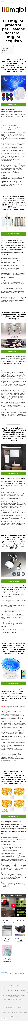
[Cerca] (25, 2)
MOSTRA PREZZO (13, 104)
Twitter (9, 1008)
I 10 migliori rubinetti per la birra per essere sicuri (15, 974)
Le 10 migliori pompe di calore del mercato (14, 990)
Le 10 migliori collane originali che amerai (14, 999)
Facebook (18, 1008)
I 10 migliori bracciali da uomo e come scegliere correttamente (14, 995)
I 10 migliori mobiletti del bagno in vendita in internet (14, 988)
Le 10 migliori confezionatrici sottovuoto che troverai (14, 992)
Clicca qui (3, 128)
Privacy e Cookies (14, 1016)
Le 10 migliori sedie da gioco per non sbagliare (12, 971)
